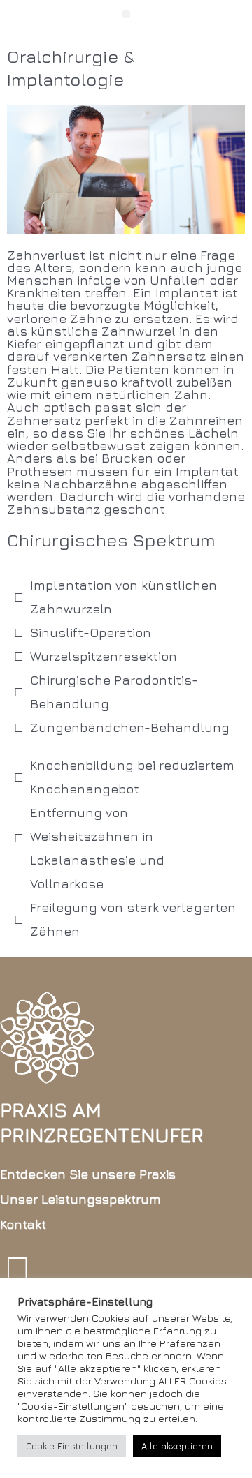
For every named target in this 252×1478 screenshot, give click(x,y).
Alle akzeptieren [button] (177, 1445)
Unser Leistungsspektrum (80, 1199)
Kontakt (23, 1224)
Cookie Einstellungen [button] (72, 1445)
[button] (126, 14)
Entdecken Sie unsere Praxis (88, 1174)
